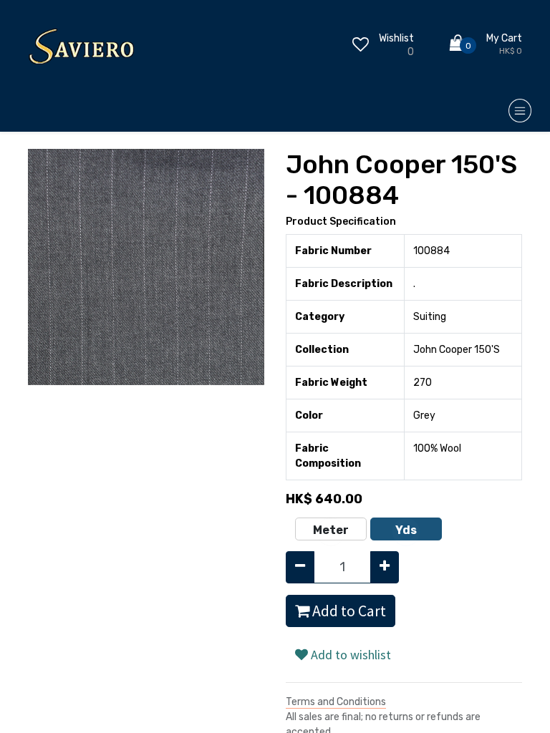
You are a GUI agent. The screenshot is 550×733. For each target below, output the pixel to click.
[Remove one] (300, 567)
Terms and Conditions (336, 702)
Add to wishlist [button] (349, 654)
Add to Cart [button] (347, 611)
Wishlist (396, 38)
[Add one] (384, 567)
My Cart (504, 38)
